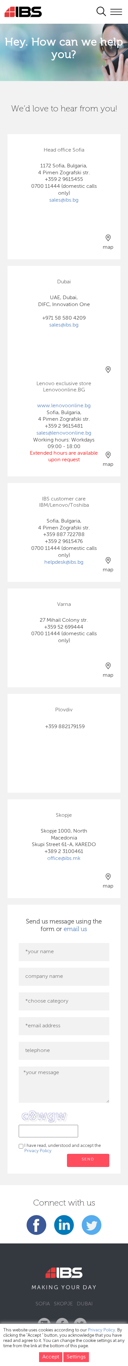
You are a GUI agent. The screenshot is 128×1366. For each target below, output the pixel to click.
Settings (76, 1357)
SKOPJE (63, 1304)
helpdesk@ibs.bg (63, 562)
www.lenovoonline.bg (64, 406)
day (90, 1288)
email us (75, 929)
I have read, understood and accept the (62, 1148)
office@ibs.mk (63, 858)
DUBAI (85, 1304)
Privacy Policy (38, 1151)
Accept (50, 1357)
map (108, 247)
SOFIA (42, 1304)
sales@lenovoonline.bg (63, 433)
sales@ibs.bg (63, 200)
